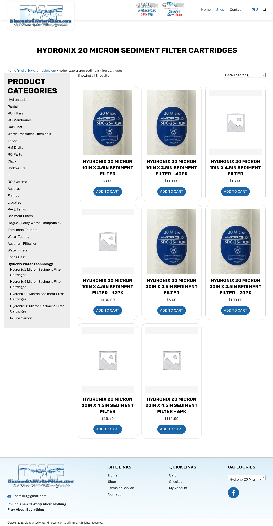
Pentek (13, 107)
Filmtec (13, 195)
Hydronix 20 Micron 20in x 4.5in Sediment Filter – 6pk (171, 405)
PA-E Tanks (17, 209)
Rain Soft (15, 127)
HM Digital (16, 147)
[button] (233, 492)
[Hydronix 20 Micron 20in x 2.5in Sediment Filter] (171, 241)
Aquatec (14, 189)
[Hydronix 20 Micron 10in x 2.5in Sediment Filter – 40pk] (171, 122)
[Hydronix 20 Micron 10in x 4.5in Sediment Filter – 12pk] (108, 241)
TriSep (12, 141)
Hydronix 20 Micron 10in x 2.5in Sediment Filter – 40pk (171, 167)
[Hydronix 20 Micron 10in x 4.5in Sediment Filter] (235, 122)
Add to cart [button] (107, 191)
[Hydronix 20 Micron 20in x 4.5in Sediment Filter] (108, 360)
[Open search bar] (264, 9)
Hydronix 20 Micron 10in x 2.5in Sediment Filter (107, 167)
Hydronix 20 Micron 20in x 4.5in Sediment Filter (108, 405)
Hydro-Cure (16, 168)
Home (11, 70)
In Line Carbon (21, 318)
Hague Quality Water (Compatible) (34, 223)
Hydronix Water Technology (37, 70)
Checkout (176, 482)
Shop (112, 482)
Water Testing (18, 237)
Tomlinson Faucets (23, 230)
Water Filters (17, 250)
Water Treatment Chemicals (29, 134)
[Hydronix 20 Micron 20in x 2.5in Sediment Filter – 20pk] (235, 241)
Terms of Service (121, 488)
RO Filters (15, 113)
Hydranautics (18, 100)
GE (10, 175)
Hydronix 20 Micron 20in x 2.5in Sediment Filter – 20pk (235, 286)
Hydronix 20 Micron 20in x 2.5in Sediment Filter (172, 286)
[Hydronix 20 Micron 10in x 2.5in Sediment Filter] (107, 122)
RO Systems (17, 182)
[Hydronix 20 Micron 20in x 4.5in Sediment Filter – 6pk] (171, 360)
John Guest (17, 257)
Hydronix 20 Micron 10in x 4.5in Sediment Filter (235, 167)
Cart (172, 475)
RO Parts (15, 154)
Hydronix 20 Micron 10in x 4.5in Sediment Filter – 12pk (107, 286)
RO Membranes (20, 120)
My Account (178, 488)
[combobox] (247, 477)
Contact (114, 494)
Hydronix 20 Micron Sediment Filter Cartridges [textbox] (247, 479)
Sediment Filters (20, 216)
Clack (12, 161)
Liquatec (14, 202)
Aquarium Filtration (22, 244)
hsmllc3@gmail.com (30, 496)
